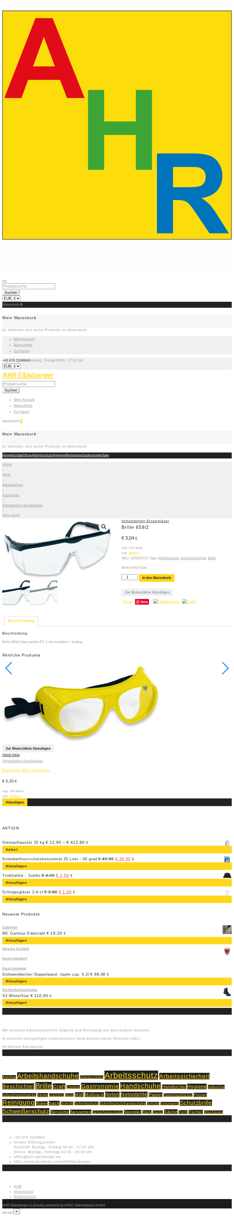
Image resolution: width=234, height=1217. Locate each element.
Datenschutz (25, 1196)
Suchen (11, 292)
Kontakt (17, 455)
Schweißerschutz (25, 1111)
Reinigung (74, 455)
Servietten (80, 1112)
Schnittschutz (86, 1103)
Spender (132, 1112)
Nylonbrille (134, 1094)
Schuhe (153, 1103)
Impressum (23, 1192)
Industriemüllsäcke (19, 1095)
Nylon (112, 1094)
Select (12, 850)
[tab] (21, 621)
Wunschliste (23, 345)
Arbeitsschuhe (91, 1077)
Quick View (11, 755)
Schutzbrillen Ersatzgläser (22, 505)
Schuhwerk (169, 1103)
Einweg (73, 1087)
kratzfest (56, 1095)
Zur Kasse (21, 351)
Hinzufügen (15, 802)
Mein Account (24, 339)
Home (7, 455)
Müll (79, 1094)
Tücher (196, 1112)
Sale (105, 455)
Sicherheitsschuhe (19, 990)
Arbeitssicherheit (193, 558)
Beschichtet (18, 1086)
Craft (59, 1086)
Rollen (42, 1103)
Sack (54, 1103)
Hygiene (59, 455)
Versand (133, 552)
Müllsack (94, 1094)
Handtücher (174, 1087)
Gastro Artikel (15, 949)
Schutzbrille (196, 1103)
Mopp (69, 1095)
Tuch (183, 1112)
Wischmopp (213, 1112)
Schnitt (67, 1103)
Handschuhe (140, 1086)
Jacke (42, 1095)
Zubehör (10, 927)
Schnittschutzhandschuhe (123, 1103)
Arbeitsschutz (42, 455)
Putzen (200, 1095)
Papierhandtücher (178, 1095)
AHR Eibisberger (28, 375)
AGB (18, 1187)
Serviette (60, 1112)
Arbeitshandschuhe (48, 1076)
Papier (155, 1094)
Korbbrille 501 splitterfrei (26, 770)
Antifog (9, 1077)
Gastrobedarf (14, 959)
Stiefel (158, 1112)
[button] (104, 527)
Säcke (170, 1111)
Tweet (127, 602)
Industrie (216, 1087)
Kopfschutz (10, 495)
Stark (147, 1112)
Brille (212, 558)
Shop (27, 455)
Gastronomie (92, 455)
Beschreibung (21, 621)
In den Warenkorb (156, 578)
